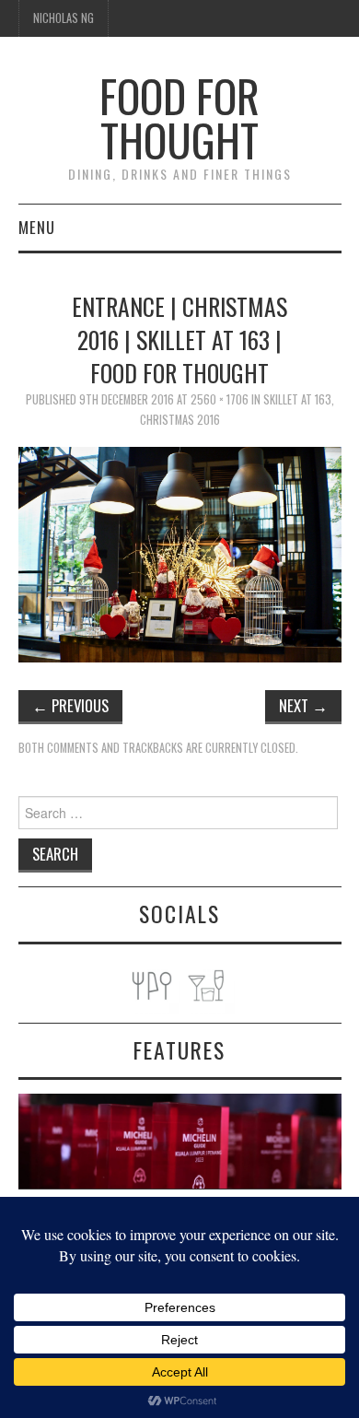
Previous (70, 705)
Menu (36, 227)
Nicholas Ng (63, 18)
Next (303, 705)
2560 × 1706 (220, 399)
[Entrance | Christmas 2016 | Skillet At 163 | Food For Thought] (180, 553)
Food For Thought (179, 117)
